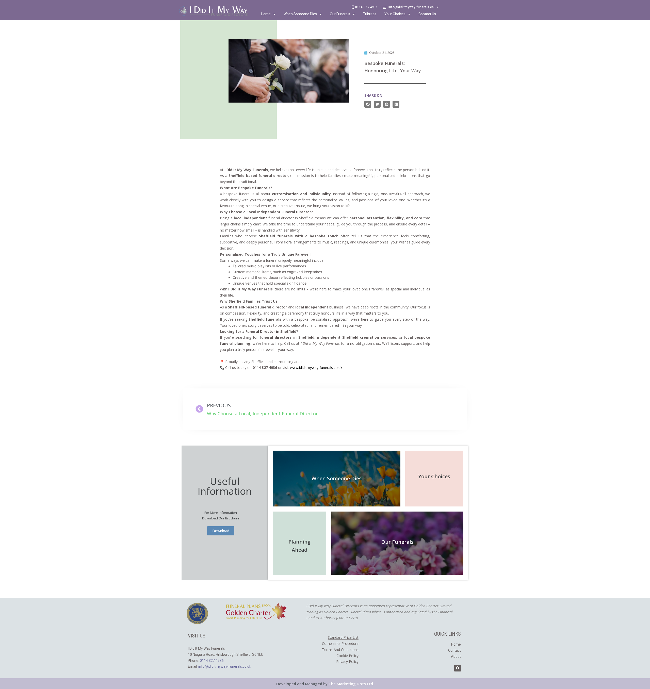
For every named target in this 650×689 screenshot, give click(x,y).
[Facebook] (457, 668)
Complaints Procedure (340, 643)
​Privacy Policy (347, 661)
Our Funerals (340, 14)
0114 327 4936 (212, 661)
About (456, 656)
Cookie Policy (347, 655)
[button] (367, 104)
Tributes (369, 14)
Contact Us (427, 14)
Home (266, 14)
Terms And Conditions (340, 649)
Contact (454, 650)
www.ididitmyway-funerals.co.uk (316, 367)
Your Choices (394, 14)
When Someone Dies (300, 14)
